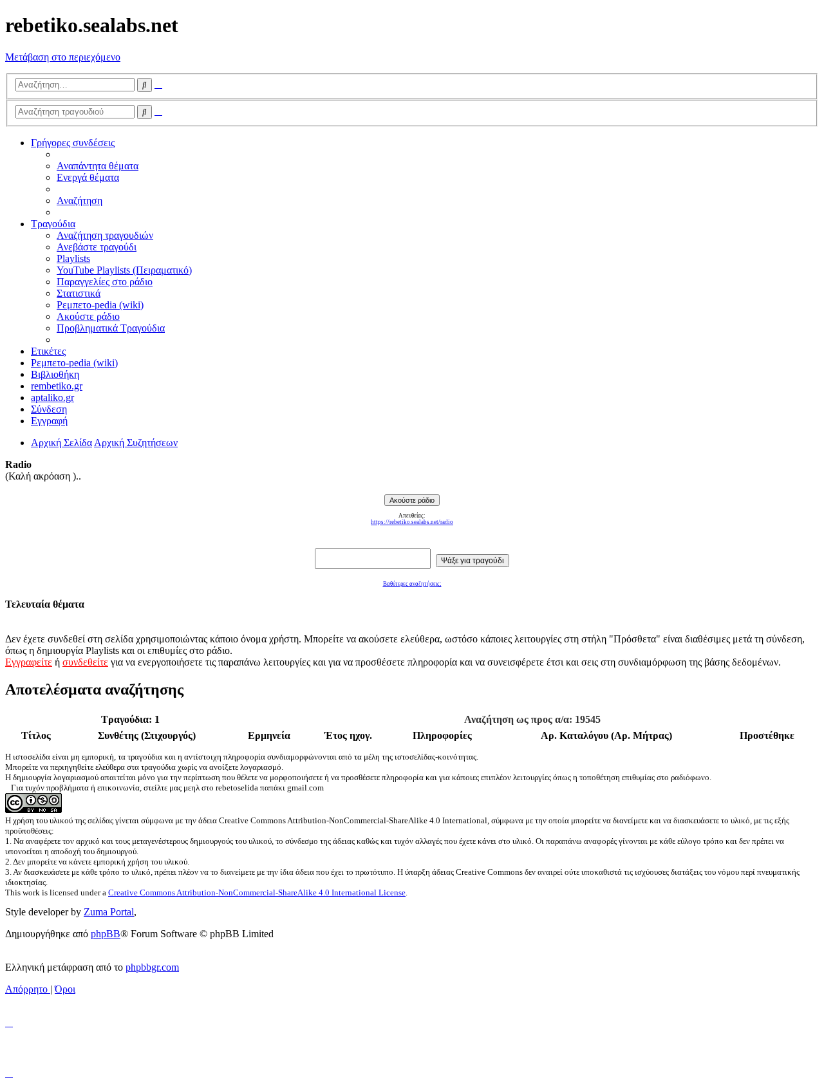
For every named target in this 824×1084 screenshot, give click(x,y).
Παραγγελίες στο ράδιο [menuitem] (105, 281)
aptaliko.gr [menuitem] (52, 397)
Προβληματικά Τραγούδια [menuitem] (111, 327)
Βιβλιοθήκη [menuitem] (55, 374)
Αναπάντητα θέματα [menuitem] (97, 165)
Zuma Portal (109, 911)
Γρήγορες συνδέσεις (73, 142)
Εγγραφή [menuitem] (49, 420)
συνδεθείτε (85, 662)
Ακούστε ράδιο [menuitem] (88, 316)
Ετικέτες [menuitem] (48, 351)
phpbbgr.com (152, 967)
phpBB (105, 933)
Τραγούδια (53, 223)
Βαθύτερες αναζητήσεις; (412, 584)
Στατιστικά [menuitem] (78, 293)
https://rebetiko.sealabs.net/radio (412, 522)
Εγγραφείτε (28, 662)
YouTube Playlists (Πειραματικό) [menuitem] (124, 270)
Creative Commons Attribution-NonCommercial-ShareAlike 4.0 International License (257, 892)
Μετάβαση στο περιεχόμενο (62, 56)
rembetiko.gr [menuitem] (56, 385)
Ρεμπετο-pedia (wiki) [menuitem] (100, 304)
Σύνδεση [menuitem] (49, 409)
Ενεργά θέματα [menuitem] (88, 177)
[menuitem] (27, 989)
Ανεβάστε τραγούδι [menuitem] (96, 246)
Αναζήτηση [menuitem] (79, 200)
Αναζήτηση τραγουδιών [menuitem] (105, 235)
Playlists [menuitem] (73, 258)
